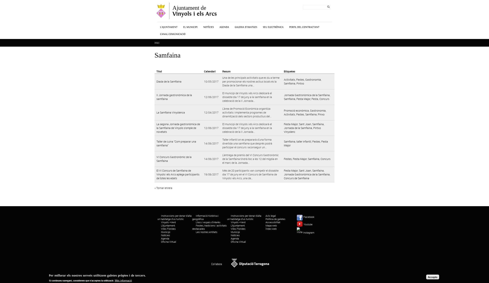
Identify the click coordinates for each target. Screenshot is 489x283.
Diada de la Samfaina (168, 81)
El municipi (190, 27)
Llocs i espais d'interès (208, 222)
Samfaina (289, 83)
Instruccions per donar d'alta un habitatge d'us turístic (174, 217)
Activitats (289, 79)
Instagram (308, 232)
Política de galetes (275, 219)
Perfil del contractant (304, 27)
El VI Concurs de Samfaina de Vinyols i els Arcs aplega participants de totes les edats (177, 174)
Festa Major (303, 99)
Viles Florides (168, 228)
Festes (300, 79)
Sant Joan (305, 124)
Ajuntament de (194, 11)
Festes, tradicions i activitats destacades (209, 227)
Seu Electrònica (273, 27)
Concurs (324, 99)
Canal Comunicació (172, 34)
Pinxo (321, 114)
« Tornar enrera (163, 188)
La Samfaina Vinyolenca (170, 112)
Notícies (208, 27)
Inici (157, 43)
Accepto (432, 277)
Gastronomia (313, 79)
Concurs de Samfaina (296, 178)
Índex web (271, 228)
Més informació (123, 280)
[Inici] (161, 17)
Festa (315, 99)
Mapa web (271, 225)
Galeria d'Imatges (246, 27)
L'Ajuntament (168, 27)
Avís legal (271, 215)
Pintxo (300, 83)
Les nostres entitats (206, 232)
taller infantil (303, 141)
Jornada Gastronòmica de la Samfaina (307, 95)
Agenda (224, 27)
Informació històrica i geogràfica (205, 217)
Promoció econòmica (296, 110)
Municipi (165, 232)
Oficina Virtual (168, 241)
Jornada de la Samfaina (298, 128)
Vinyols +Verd (168, 222)
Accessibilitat (273, 222)
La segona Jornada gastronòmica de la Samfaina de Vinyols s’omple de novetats (178, 128)
